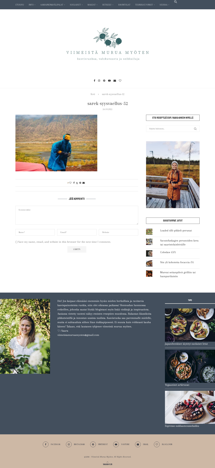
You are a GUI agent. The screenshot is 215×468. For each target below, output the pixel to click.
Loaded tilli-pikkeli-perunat (176, 230)
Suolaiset (75, 4)
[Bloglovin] (120, 80)
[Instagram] (99, 80)
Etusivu (19, 4)
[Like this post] (70, 183)
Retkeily (106, 4)
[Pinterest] (104, 80)
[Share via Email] (83, 183)
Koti (93, 94)
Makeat (92, 4)
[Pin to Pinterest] (80, 183)
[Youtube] (109, 80)
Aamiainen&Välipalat (51, 4)
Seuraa (163, 4)
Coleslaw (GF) (168, 252)
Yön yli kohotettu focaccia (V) (177, 262)
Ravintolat (124, 4)
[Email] (114, 80)
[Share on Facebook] (74, 183)
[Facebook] (94, 80)
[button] (175, 1)
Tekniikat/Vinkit (144, 4)
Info (31, 4)
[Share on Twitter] (77, 183)
